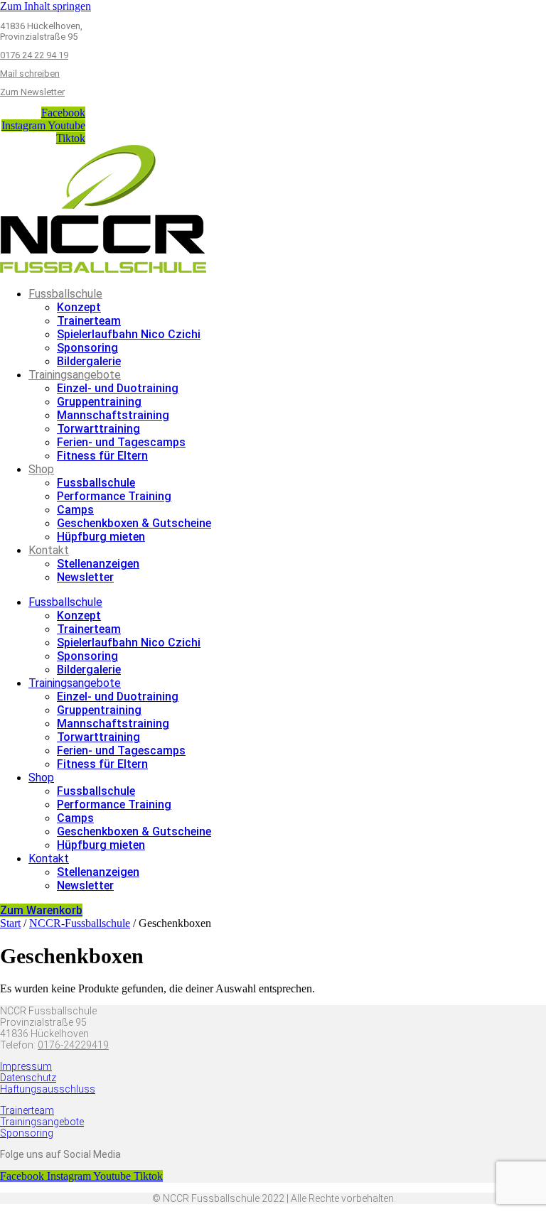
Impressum (26, 1066)
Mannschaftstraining (113, 415)
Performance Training (114, 496)
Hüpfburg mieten (101, 536)
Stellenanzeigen (98, 563)
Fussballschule (65, 293)
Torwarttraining (98, 428)
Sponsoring (87, 347)
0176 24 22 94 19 (34, 55)
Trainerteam (89, 320)
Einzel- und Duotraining (117, 388)
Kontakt (48, 550)
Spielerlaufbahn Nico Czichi (128, 334)
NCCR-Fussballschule (79, 923)
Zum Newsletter (32, 92)
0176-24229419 (73, 1045)
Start (10, 923)
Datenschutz (28, 1077)
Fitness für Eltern (102, 455)
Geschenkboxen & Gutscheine (134, 523)
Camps (75, 509)
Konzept (79, 307)
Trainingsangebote (74, 374)
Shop (41, 469)
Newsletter (85, 577)
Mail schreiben (30, 73)
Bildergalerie (89, 361)
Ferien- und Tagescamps (121, 442)
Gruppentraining (99, 401)
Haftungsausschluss (47, 1089)
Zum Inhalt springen (45, 6)
